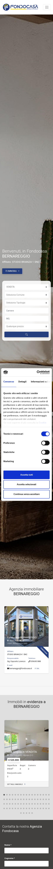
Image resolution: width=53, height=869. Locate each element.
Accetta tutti (26, 474)
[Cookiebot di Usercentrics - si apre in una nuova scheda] (37, 372)
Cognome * (9, 858)
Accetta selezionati (26, 484)
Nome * (7, 845)
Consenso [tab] (8, 381)
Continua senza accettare (27, 494)
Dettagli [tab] (22, 381)
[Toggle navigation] (47, 7)
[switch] (45, 443)
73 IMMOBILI (11, 271)
